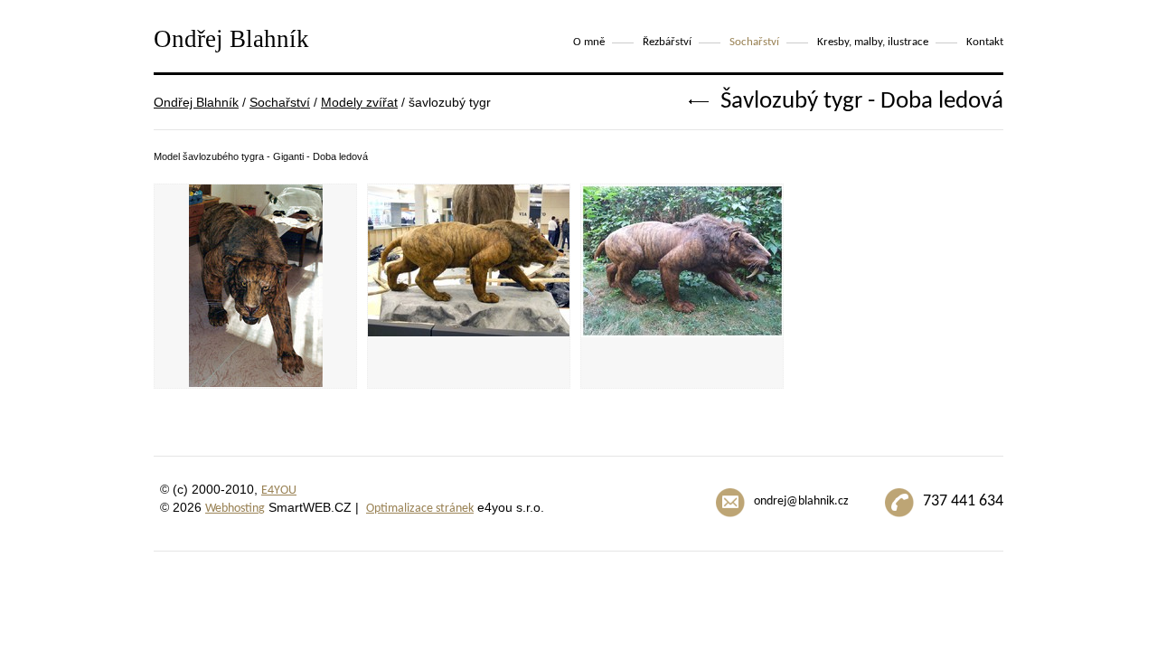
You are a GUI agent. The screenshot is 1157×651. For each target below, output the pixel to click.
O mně (589, 42)
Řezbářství (667, 42)
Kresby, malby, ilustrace (872, 42)
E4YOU (278, 490)
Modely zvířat (359, 102)
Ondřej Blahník (196, 102)
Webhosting (235, 508)
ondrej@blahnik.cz (801, 501)
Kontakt (984, 42)
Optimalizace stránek (420, 508)
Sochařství (279, 102)
